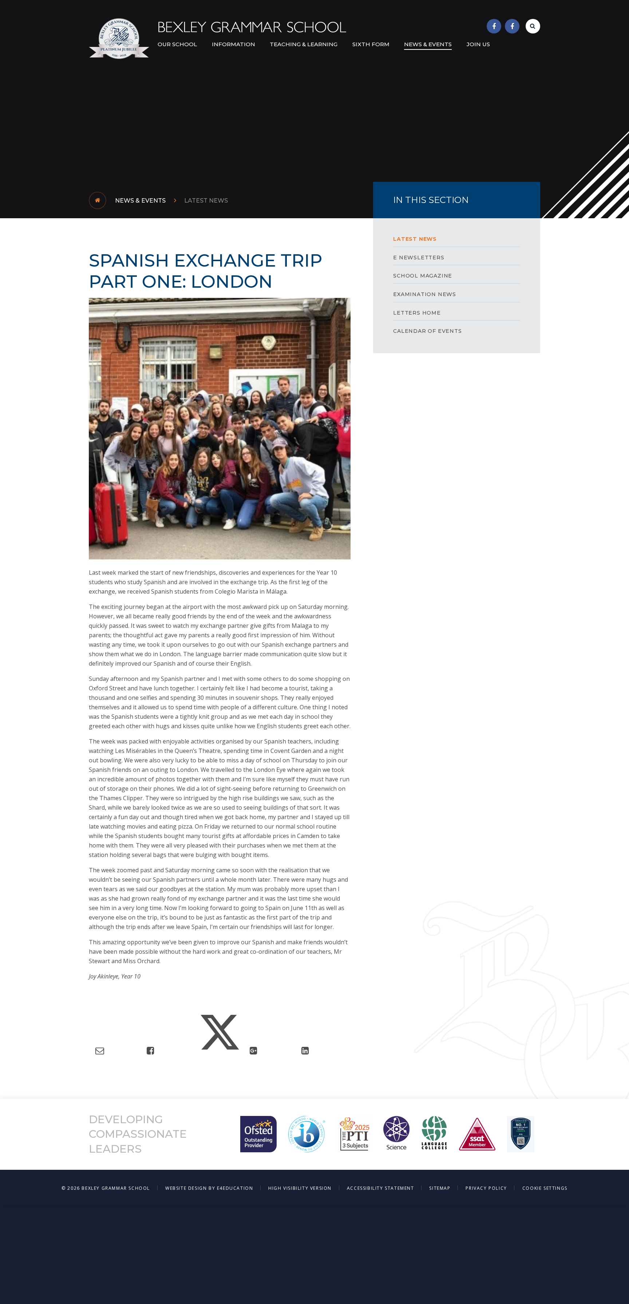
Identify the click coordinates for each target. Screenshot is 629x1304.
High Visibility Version (300, 1188)
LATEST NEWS (206, 200)
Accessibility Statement (380, 1188)
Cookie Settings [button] (544, 1188)
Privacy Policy (486, 1188)
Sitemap (439, 1188)
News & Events (140, 200)
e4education (235, 1188)
